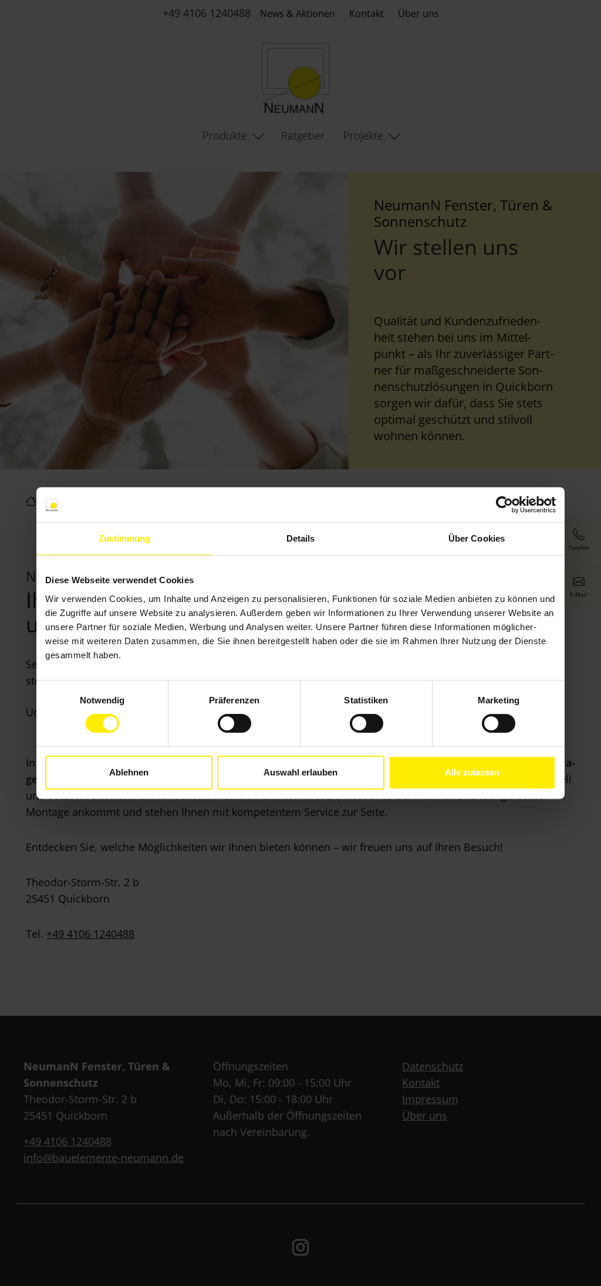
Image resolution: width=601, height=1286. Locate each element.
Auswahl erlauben (300, 772)
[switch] (234, 723)
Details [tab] (300, 538)
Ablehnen (128, 772)
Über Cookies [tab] (476, 538)
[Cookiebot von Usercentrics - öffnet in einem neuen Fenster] (504, 504)
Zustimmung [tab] (125, 538)
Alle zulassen (472, 772)
